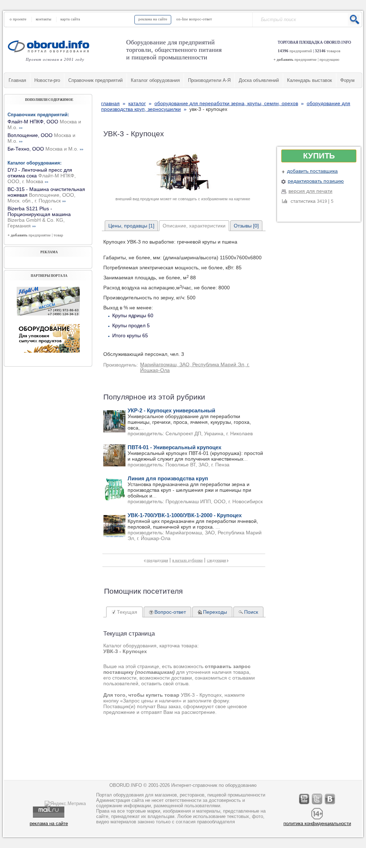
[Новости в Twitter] (317, 804)
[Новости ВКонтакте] (330, 804)
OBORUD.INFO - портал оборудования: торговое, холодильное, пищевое (51, 46)
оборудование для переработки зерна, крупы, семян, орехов (226, 103)
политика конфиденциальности (317, 823)
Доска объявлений (259, 80)
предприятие (306, 59)
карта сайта (70, 19)
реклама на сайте (152, 19)
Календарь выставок (309, 80)
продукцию (329, 59)
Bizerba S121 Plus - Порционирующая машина (39, 217)
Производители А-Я (209, 80)
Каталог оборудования (155, 80)
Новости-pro (47, 80)
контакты (43, 19)
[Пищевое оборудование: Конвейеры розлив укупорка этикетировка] (48, 314)
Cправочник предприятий (95, 80)
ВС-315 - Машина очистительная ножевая (46, 195)
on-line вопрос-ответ (194, 19)
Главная (17, 80)
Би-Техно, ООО (45, 149)
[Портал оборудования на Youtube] (304, 804)
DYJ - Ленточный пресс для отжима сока (42, 175)
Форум (347, 80)
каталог (137, 103)
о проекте (18, 19)
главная (110, 103)
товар (58, 235)
